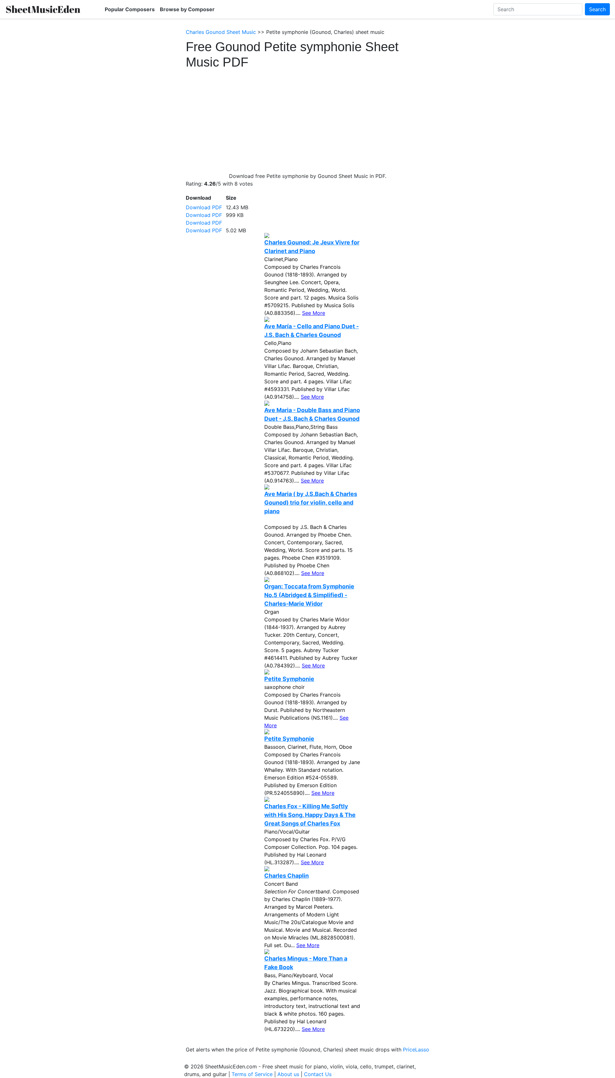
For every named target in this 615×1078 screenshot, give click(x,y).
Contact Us (318, 1074)
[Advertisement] (307, 118)
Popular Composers (130, 9)
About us (288, 1074)
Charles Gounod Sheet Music (221, 32)
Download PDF (204, 207)
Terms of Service (252, 1074)
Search (597, 9)
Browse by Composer (187, 9)
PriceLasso (416, 1049)
